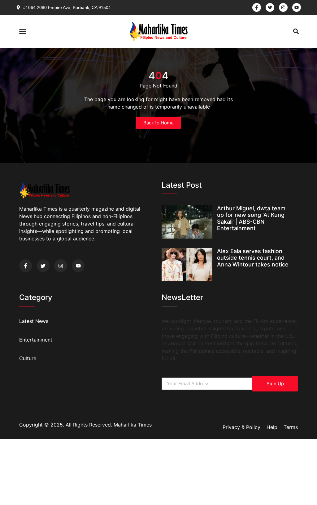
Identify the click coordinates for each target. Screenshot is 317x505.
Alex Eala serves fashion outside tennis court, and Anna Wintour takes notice (253, 258)
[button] (23, 31)
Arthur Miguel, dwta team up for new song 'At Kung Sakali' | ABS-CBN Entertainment (251, 218)
